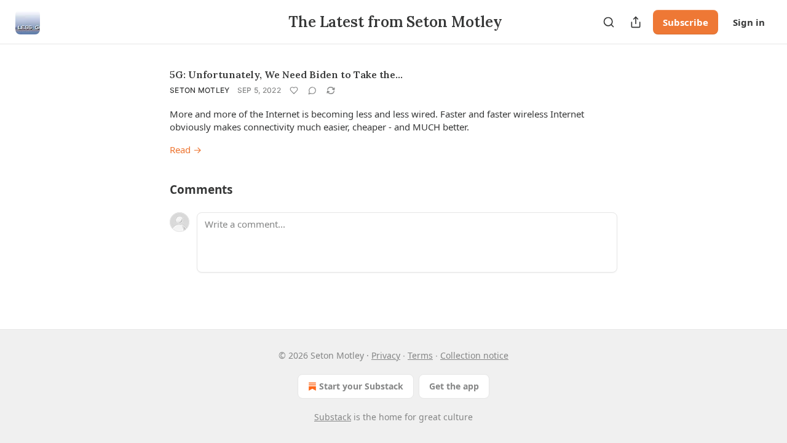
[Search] (608, 22)
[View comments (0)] (312, 90)
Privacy (385, 355)
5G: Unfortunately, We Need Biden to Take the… (286, 74)
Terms (420, 355)
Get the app (454, 386)
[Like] (294, 90)
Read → (186, 149)
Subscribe (685, 22)
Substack (332, 417)
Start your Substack (361, 386)
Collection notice (474, 355)
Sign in (749, 22)
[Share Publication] (635, 22)
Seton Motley (200, 90)
